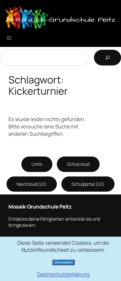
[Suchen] (107, 57)
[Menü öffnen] (9, 38)
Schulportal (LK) (87, 184)
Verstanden (63, 262)
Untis (37, 164)
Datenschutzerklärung (63, 274)
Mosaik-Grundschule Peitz (39, 206)
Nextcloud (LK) (32, 184)
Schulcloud (78, 164)
